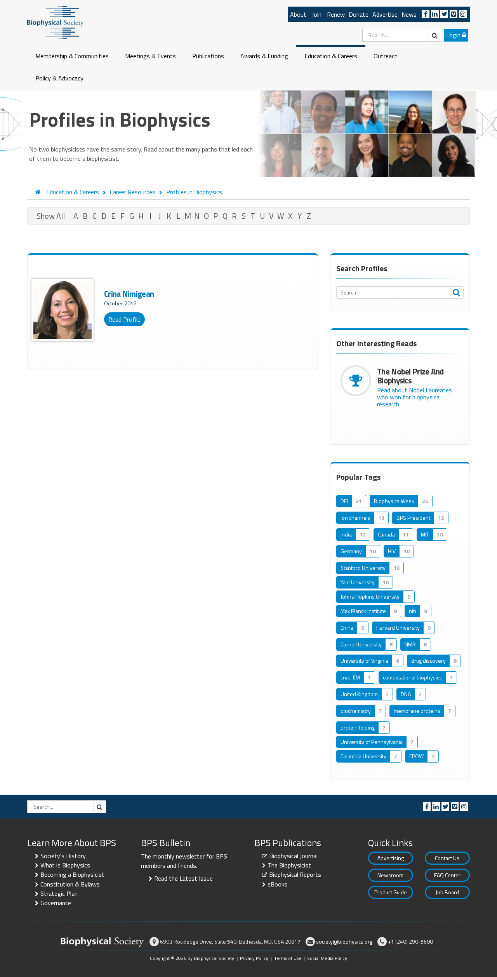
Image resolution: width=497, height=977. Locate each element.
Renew (336, 14)
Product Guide (390, 892)
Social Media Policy (327, 958)
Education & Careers (330, 56)
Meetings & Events (150, 56)
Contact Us (447, 858)
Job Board (447, 892)
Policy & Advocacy (59, 78)
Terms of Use (287, 958)
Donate (358, 14)
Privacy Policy (254, 958)
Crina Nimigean (129, 293)
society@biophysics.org (344, 941)
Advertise (385, 14)
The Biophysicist (289, 865)
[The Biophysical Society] (55, 21)
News (409, 14)
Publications (208, 56)
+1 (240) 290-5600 (410, 941)
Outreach (386, 56)
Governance (55, 902)
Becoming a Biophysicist (72, 874)
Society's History (63, 855)
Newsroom (390, 875)
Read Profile (124, 319)
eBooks (277, 884)
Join (316, 14)
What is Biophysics (65, 865)
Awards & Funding (264, 56)
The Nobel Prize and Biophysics (410, 376)
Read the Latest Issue (183, 878)
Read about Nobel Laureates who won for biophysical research (414, 397)
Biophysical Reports (295, 874)
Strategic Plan (59, 893)
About (298, 14)
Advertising (390, 858)
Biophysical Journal (293, 855)
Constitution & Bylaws (70, 884)
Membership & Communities (72, 56)
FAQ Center (447, 875)
